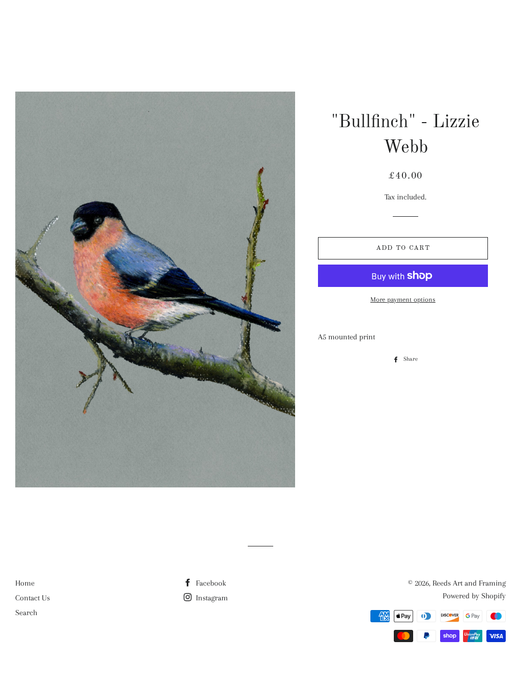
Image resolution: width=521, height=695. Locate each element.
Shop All (254, 26)
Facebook (210, 583)
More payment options (403, 299)
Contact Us (32, 597)
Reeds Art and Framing (78, 25)
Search (26, 612)
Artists (312, 26)
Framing (418, 26)
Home (25, 583)
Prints (364, 26)
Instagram (211, 597)
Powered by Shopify (474, 595)
